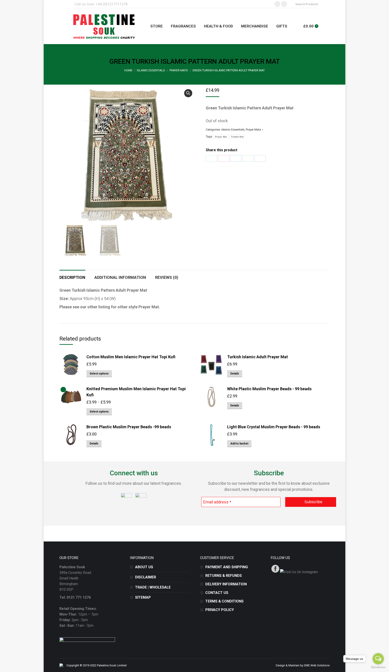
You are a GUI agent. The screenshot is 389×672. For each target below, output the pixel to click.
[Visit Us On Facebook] (275, 572)
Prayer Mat (221, 136)
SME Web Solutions (317, 665)
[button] (188, 93)
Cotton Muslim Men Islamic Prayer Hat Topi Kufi (130, 356)
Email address (217, 502)
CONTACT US (216, 593)
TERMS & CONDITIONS (224, 601)
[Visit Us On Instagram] (299, 572)
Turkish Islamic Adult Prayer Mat (257, 356)
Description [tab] (72, 277)
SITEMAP (143, 597)
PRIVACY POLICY (219, 610)
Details (234, 373)
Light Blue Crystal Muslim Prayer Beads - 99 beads (273, 426)
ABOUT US (144, 567)
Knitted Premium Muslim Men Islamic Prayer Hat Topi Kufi (136, 391)
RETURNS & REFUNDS (223, 575)
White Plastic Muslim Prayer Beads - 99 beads (269, 388)
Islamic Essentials (232, 129)
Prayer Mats (253, 129)
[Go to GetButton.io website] (378, 667)
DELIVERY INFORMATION (226, 584)
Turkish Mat (237, 136)
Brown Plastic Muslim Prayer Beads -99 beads (128, 426)
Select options (99, 373)
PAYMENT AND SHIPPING (226, 567)
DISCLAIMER (145, 577)
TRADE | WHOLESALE (153, 587)
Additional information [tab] (120, 277)
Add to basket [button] (239, 443)
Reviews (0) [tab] (166, 277)
